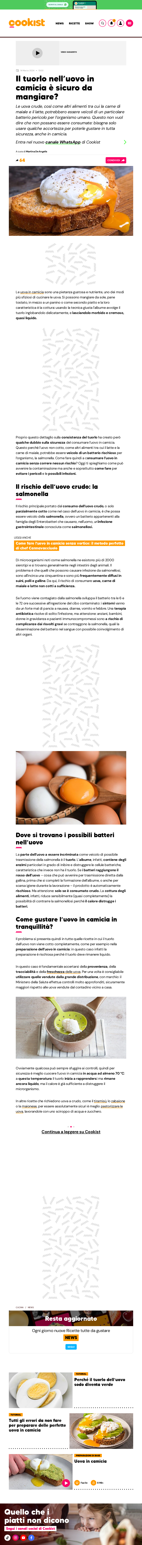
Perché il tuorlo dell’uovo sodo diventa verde (99, 1382)
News (60, 23)
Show (89, 23)
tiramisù (100, 1101)
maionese (29, 1106)
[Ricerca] (102, 23)
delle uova (64, 971)
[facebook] (31, 1538)
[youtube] (23, 1538)
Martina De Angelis (36, 151)
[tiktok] (7, 1538)
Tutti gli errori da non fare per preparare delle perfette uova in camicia (37, 1425)
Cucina (20, 1307)
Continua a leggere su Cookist (71, 1131)
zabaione (118, 1101)
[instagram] (15, 1538)
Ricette (74, 23)
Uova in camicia (90, 1461)
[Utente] (120, 23)
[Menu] (129, 23)
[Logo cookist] (27, 23)
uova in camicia (32, 292)
